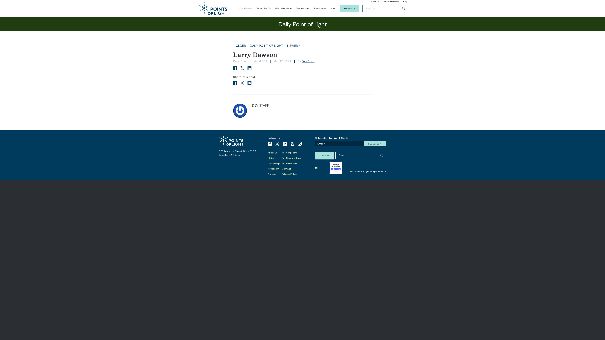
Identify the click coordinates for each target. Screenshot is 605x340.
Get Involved (303, 8)
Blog (404, 1)
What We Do (263, 8)
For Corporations (291, 158)
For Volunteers (289, 163)
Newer (292, 46)
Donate (349, 8)
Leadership (274, 163)
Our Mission (245, 8)
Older (241, 46)
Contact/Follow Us (391, 1)
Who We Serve (283, 8)
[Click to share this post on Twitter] (242, 68)
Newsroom (273, 168)
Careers (272, 174)
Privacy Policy (289, 174)
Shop (333, 8)
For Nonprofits (289, 152)
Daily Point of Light (266, 46)
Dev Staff (308, 61)
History (272, 158)
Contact (286, 168)
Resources (320, 8)
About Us (375, 1)
